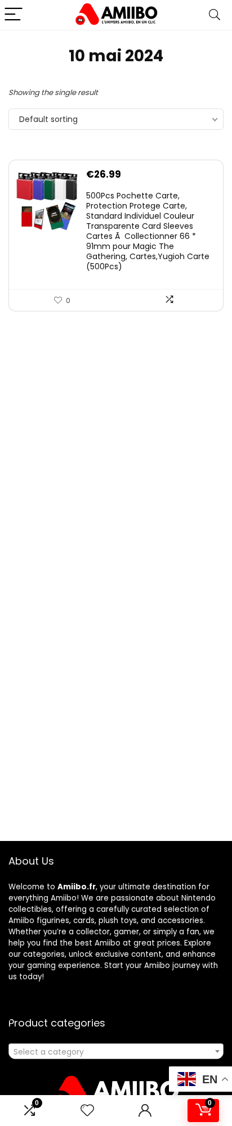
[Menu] (13, 15)
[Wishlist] (87, 1111)
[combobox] (116, 1051)
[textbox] (116, 1052)
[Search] (214, 15)
